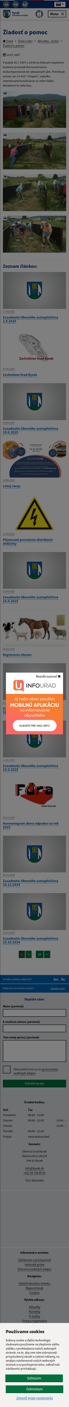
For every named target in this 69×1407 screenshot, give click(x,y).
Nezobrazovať (47, 676)
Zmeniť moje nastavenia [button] (34, 1398)
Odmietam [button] (34, 1389)
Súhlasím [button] (34, 1378)
